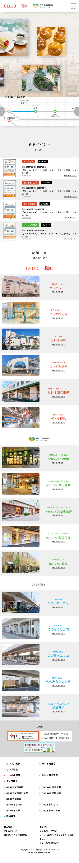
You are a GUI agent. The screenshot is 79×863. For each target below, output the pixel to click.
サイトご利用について (49, 842)
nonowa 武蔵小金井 (17, 792)
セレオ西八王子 (50, 775)
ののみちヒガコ (50, 804)
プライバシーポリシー (49, 830)
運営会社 (43, 826)
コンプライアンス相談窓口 (15, 834)
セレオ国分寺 (49, 763)
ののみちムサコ (14, 810)
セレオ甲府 (12, 769)
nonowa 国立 (36, 109)
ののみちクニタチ (25, 102)
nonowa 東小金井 (51, 786)
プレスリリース (10, 830)
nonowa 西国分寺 (55, 113)
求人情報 (8, 826)
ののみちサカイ (14, 804)
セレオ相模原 (10, 120)
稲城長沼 (11, 816)
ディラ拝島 (12, 781)
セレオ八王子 (13, 763)
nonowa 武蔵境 (14, 786)
